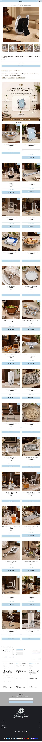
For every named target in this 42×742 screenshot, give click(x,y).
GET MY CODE (21, 377)
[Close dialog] (36, 356)
